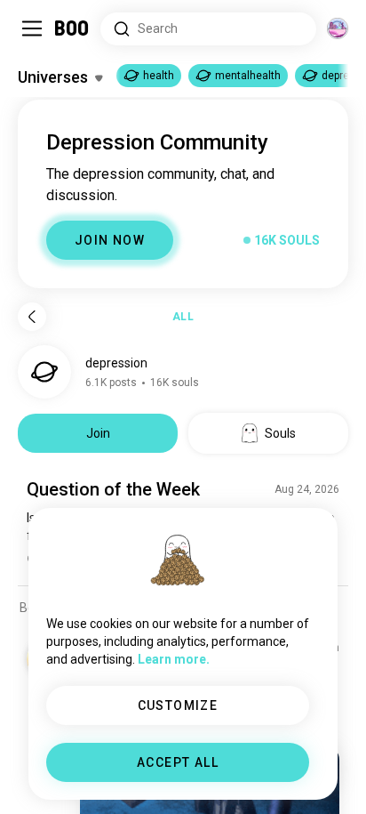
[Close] (39, 39)
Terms (212, 778)
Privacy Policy (286, 778)
